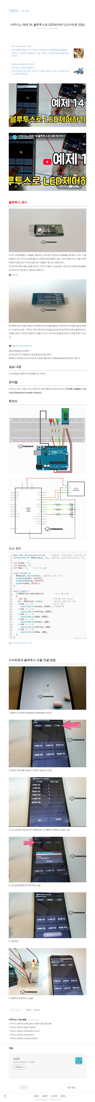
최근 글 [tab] (24, 1087)
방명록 (45, 1096)
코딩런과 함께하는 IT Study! (24, 1062)
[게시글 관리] (20, 1010)
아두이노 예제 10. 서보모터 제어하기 (24, 1038)
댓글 (11, 1048)
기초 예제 (22, 1019)
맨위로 (63, 1096)
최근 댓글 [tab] (71, 1087)
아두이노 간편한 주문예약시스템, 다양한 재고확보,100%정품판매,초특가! (40, 54)
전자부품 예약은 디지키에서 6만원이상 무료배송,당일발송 (39, 50)
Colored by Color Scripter (81, 638)
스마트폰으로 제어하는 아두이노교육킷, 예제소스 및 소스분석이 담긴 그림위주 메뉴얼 (40, 72)
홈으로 (36, 1096)
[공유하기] (17, 1010)
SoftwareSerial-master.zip (21, 346)
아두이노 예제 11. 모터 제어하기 (22, 1035)
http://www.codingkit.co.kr (20, 64)
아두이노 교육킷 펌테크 (22, 68)
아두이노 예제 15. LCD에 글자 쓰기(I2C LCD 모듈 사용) (30, 1024)
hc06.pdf (14, 275)
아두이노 (13, 1019)
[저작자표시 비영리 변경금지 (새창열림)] (37, 1010)
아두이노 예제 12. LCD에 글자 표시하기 (25, 1031)
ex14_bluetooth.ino (21, 643)
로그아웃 (54, 1096)
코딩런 (16, 1059)
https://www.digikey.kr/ (19, 46)
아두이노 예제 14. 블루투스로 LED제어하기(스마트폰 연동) (47, 24)
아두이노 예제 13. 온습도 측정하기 (23, 1027)
